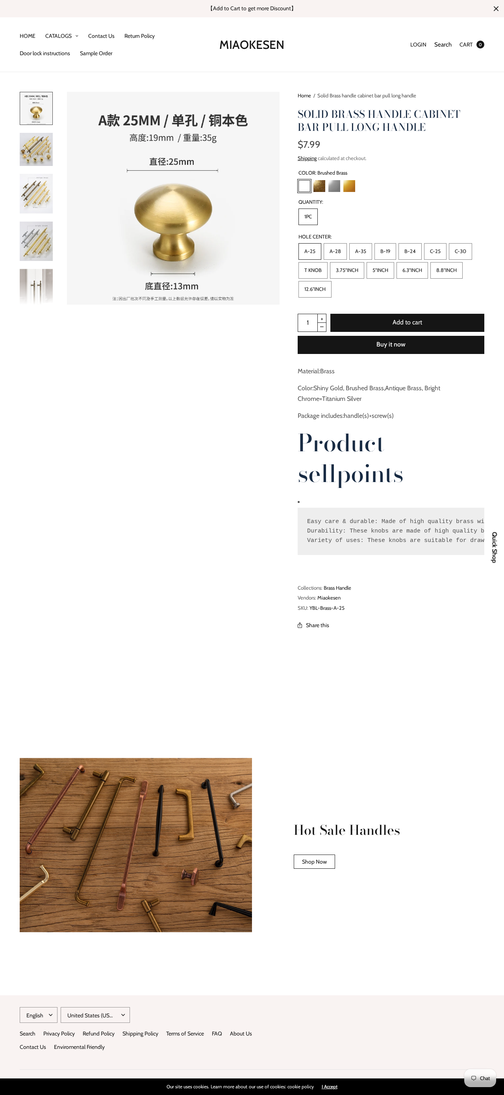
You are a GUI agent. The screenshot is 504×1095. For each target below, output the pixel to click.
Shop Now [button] (314, 861)
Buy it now (391, 344)
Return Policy (139, 35)
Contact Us (101, 35)
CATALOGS (58, 35)
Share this (317, 625)
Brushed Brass (304, 186)
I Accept (329, 1086)
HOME (27, 35)
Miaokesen (251, 44)
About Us (241, 1033)
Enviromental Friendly (79, 1046)
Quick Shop (494, 547)
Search (443, 44)
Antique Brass (319, 186)
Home (304, 95)
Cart (466, 44)
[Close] (496, 9)
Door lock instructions (45, 53)
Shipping (307, 158)
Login (418, 44)
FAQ (217, 1033)
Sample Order (96, 53)
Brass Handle (337, 588)
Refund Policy (99, 1033)
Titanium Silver (334, 186)
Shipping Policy (140, 1033)
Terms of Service (185, 1033)
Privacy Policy (59, 1033)
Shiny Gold (349, 186)
